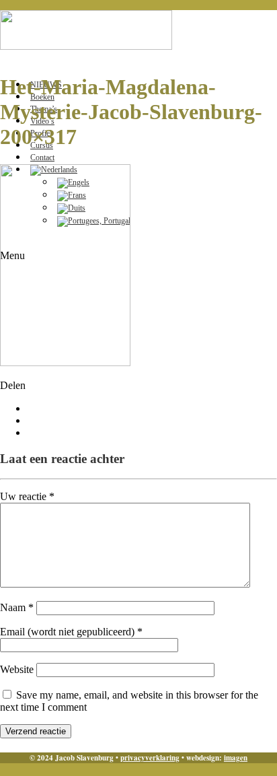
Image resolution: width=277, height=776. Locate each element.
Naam (17, 607)
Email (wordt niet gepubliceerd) (71, 631)
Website (17, 669)
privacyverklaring (150, 757)
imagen (235, 757)
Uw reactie (27, 496)
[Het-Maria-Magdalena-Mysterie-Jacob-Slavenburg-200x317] (65, 362)
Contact (42, 157)
